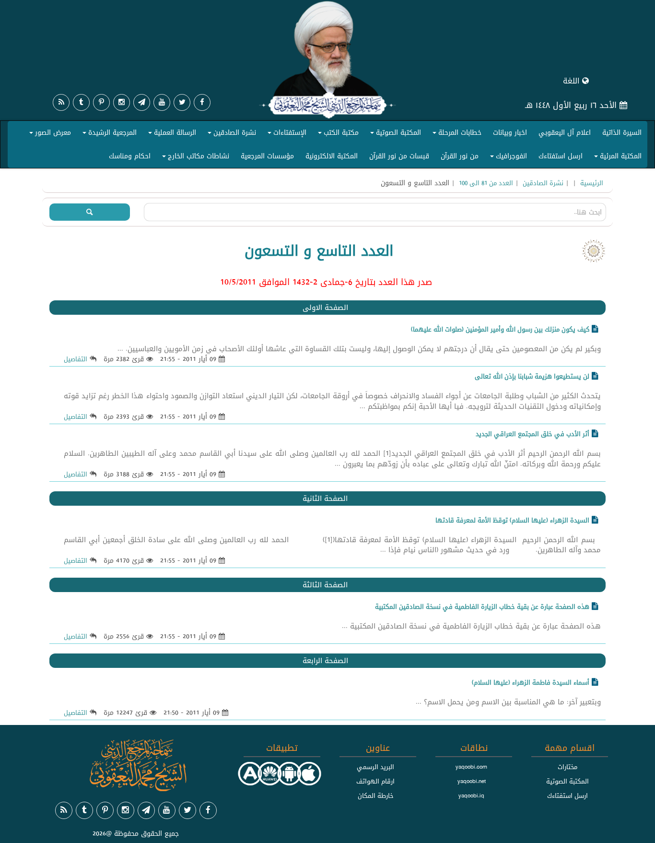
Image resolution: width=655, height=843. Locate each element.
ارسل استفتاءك (560, 156)
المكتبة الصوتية (394, 134)
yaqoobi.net (471, 781)
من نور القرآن (460, 156)
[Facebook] (202, 102)
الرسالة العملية (170, 134)
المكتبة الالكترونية (331, 156)
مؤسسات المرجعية (267, 156)
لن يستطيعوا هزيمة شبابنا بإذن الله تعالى (532, 376)
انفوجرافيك (507, 158)
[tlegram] (141, 102)
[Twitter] (182, 102)
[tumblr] (81, 102)
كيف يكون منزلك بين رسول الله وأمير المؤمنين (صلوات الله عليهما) (500, 329)
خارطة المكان (376, 795)
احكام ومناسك (130, 156)
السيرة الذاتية (622, 132)
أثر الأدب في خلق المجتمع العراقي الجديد (532, 433)
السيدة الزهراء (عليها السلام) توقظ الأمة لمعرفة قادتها (512, 520)
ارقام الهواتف (375, 781)
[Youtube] (161, 102)
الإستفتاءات (285, 134)
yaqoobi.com (471, 766)
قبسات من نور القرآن (399, 156)
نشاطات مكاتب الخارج (194, 158)
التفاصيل (75, 359)
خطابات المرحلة (455, 134)
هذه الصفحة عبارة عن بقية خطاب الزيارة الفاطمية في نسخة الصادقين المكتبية (482, 606)
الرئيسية (591, 183)
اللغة (572, 81)
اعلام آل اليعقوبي (564, 132)
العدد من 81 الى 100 (486, 183)
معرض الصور (48, 134)
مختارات (567, 766)
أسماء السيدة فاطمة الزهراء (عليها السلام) (530, 682)
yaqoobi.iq (471, 795)
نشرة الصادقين (230, 134)
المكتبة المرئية (616, 158)
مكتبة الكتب (337, 134)
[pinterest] (101, 102)
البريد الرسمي (375, 766)
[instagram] (121, 102)
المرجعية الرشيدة (108, 134)
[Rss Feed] (61, 102)
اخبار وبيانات (510, 132)
